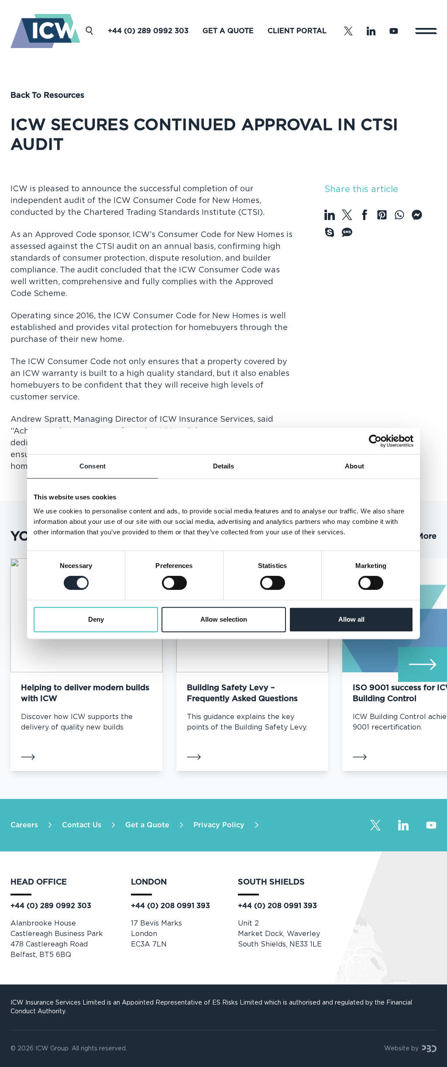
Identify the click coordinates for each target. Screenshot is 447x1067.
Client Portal (297, 31)
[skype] (329, 232)
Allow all (351, 619)
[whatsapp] (399, 215)
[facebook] (364, 215)
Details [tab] (223, 466)
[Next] (422, 664)
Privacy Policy (218, 825)
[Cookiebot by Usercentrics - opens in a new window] (375, 440)
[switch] (174, 583)
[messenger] (417, 215)
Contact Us (81, 825)
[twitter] (347, 215)
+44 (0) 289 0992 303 (148, 31)
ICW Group (52, 1049)
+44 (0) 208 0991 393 (170, 905)
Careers (24, 825)
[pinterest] (382, 215)
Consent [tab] (92, 466)
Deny (96, 619)
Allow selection (223, 619)
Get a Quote (228, 31)
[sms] (347, 232)
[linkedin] (329, 215)
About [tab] (354, 466)
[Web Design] (429, 1048)
